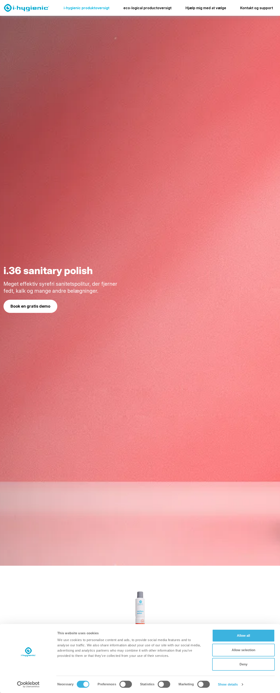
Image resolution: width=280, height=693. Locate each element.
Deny (243, 664)
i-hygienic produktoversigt (86, 8)
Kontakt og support (256, 8)
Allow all (243, 635)
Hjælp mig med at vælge (206, 8)
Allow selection (244, 650)
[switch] (125, 684)
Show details (228, 684)
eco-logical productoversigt (147, 8)
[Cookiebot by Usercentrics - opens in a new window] (28, 684)
